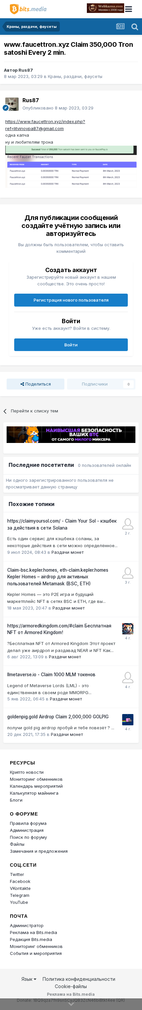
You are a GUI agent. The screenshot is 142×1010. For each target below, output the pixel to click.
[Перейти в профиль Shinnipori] (127, 524)
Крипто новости (27, 772)
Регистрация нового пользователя (71, 300)
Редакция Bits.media (31, 939)
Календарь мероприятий (36, 786)
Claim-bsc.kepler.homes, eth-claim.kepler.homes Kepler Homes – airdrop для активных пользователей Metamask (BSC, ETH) (57, 576)
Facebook (20, 881)
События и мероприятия (36, 953)
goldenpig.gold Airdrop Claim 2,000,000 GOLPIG (58, 716)
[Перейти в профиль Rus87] (11, 104)
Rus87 (25, 70)
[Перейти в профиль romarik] (127, 719)
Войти (71, 344)
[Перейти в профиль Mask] (127, 628)
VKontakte (20, 888)
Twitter (17, 874)
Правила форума (28, 823)
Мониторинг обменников (36, 779)
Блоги (16, 800)
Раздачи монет (68, 552)
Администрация (27, 830)
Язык (27, 979)
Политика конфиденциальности (79, 979)
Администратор (27, 925)
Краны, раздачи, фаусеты (75, 76)
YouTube (19, 902)
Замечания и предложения (39, 851)
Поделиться (37, 384)
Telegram (19, 895)
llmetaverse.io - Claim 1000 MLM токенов (51, 674)
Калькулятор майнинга (34, 793)
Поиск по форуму (28, 837)
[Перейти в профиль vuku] (127, 677)
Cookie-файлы (71, 986)
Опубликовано (57, 107)
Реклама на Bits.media (33, 932)
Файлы (17, 844)
